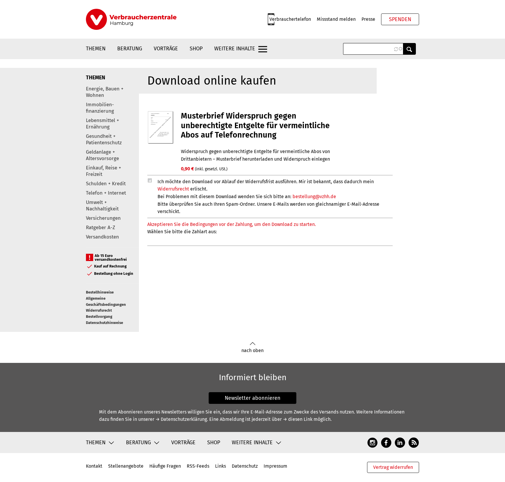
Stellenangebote (125, 466)
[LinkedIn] (400, 442)
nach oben (252, 350)
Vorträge (166, 48)
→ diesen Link (297, 419)
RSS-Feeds (198, 466)
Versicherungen (103, 218)
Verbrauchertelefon (290, 19)
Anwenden (409, 49)
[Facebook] (386, 442)
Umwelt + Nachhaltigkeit (102, 205)
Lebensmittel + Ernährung (102, 123)
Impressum (275, 466)
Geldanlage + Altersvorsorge (102, 155)
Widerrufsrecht (99, 310)
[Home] (131, 19)
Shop (196, 48)
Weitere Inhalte (234, 48)
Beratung (129, 48)
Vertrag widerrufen (393, 467)
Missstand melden (336, 19)
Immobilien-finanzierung (100, 108)
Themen (96, 48)
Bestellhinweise (100, 292)
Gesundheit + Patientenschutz (104, 139)
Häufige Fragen (165, 466)
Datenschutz (245, 466)
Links (220, 466)
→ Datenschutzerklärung (181, 419)
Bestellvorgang (99, 316)
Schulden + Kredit (106, 184)
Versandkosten (102, 237)
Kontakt (94, 466)
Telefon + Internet (106, 193)
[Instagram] (372, 442)
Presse (368, 19)
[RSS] (413, 442)
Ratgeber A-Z (100, 227)
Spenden (400, 19)
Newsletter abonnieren (253, 398)
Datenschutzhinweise (104, 322)
